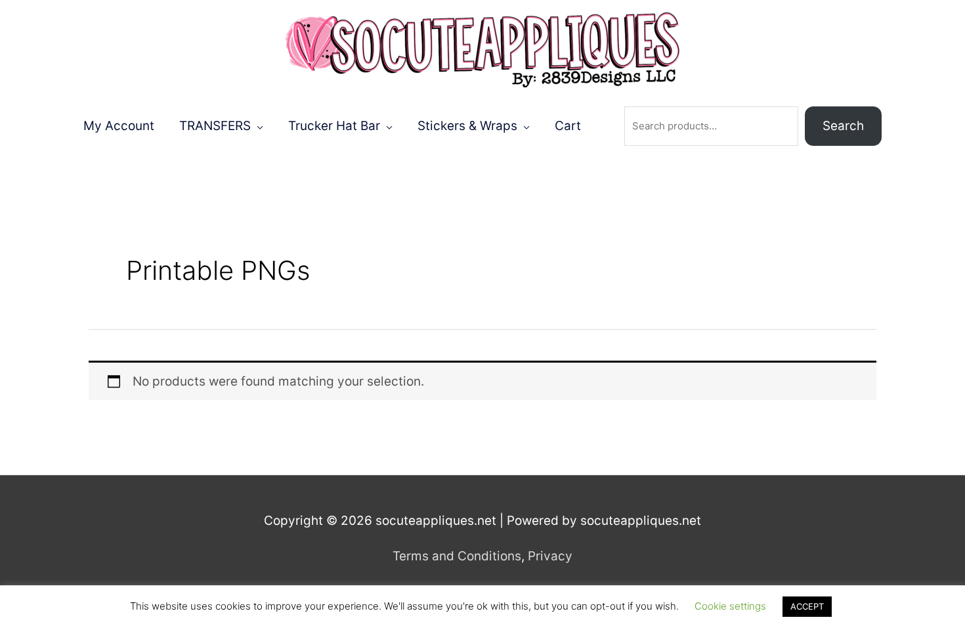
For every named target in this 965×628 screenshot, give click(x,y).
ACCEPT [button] (807, 606)
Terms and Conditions (457, 556)
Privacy (550, 556)
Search (843, 125)
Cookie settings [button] (730, 606)
